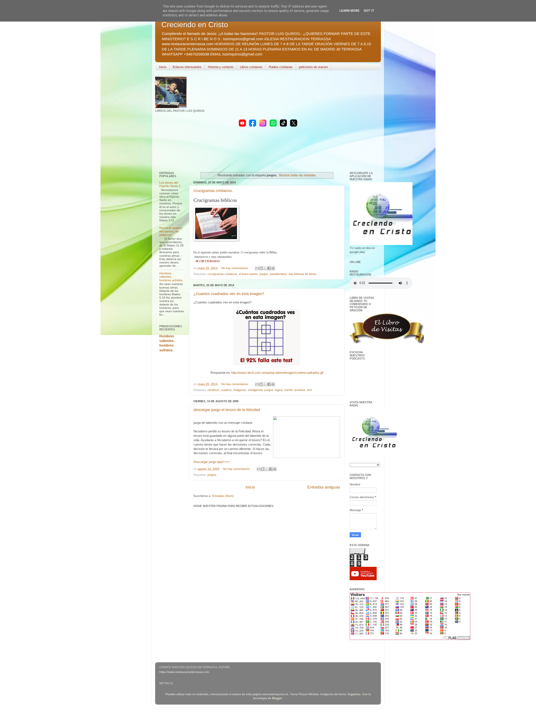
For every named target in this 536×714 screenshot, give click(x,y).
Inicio (162, 67)
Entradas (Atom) (223, 495)
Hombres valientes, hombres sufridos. (171, 277)
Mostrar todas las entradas (297, 175)
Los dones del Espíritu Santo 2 (169, 184)
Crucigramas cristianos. (213, 191)
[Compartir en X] (265, 268)
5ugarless (354, 694)
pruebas (299, 390)
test (309, 390)
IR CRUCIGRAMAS (208, 261)
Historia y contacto (220, 67)
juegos (263, 274)
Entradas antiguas (323, 487)
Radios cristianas (280, 67)
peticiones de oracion (313, 67)
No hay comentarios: (235, 268)
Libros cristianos (251, 67)
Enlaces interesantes (187, 67)
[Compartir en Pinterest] (273, 268)
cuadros (226, 390)
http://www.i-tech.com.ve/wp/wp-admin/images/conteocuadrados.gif (277, 372)
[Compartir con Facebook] (269, 268)
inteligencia (255, 390)
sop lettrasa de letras (302, 274)
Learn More (349, 11)
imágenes (239, 390)
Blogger (277, 698)
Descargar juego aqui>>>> (211, 462)
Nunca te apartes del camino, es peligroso (170, 231)
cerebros (213, 390)
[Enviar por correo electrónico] (257, 268)
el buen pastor (248, 274)
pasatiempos (278, 274)
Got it (369, 11)
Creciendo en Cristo (194, 24)
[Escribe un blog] (261, 268)
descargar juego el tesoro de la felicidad (226, 410)
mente (288, 390)
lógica (279, 390)
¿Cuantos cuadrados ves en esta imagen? (228, 294)
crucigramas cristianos (222, 274)
